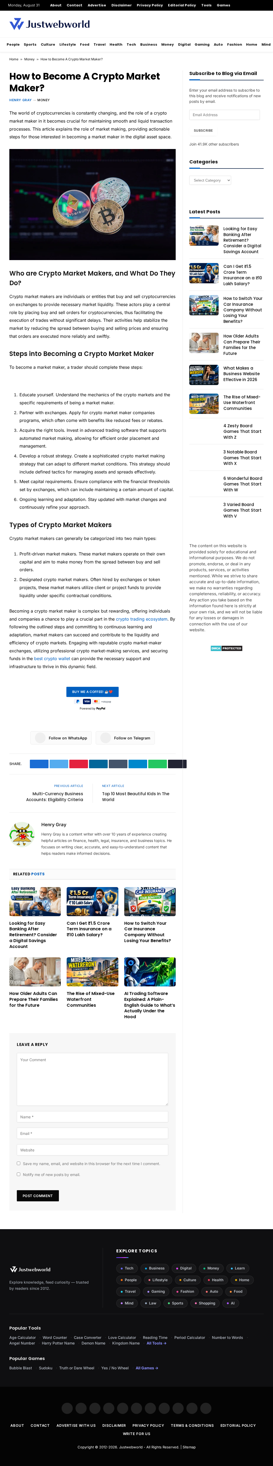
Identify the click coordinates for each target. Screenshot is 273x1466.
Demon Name (93, 1343)
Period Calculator (189, 1337)
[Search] (263, 5)
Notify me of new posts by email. (51, 1174)
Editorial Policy (182, 5)
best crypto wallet (52, 658)
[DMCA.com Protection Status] (226, 650)
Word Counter (55, 1337)
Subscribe (203, 130)
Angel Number (22, 1343)
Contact (74, 5)
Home (251, 44)
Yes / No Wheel (115, 1368)
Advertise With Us (76, 1425)
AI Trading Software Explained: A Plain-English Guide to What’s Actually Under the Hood (149, 1005)
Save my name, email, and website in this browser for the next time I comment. (91, 1163)
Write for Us (136, 1434)
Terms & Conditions (192, 1425)
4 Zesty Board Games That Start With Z (242, 431)
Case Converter (87, 1337)
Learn (240, 1268)
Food (84, 44)
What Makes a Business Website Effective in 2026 (241, 373)
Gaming (202, 44)
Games (223, 5)
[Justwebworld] (49, 24)
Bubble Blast (20, 1368)
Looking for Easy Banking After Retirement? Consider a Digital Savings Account (33, 935)
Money (167, 44)
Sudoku (45, 1368)
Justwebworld (131, 1447)
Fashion (234, 44)
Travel (100, 44)
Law (152, 1303)
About (56, 5)
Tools (206, 5)
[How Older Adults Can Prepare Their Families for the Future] (35, 971)
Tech (131, 44)
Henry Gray (20, 100)
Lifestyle (67, 44)
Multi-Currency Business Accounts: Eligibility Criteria (54, 797)
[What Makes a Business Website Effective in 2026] (204, 375)
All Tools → (157, 1343)
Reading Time (155, 1337)
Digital (184, 44)
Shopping (207, 1303)
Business (148, 44)
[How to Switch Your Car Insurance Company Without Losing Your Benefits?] (150, 901)
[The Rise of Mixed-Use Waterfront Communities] (92, 971)
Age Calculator (22, 1337)
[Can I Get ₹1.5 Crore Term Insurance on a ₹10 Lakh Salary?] (92, 901)
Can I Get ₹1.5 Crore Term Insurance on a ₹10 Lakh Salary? (89, 929)
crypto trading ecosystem (141, 619)
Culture (48, 44)
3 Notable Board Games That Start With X (242, 457)
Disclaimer (121, 5)
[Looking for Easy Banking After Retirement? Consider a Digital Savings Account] (35, 901)
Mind (266, 44)
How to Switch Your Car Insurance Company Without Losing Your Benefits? (147, 932)
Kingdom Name (126, 1343)
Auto (218, 44)
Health (116, 44)
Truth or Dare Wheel (76, 1368)
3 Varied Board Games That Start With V (242, 510)
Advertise (97, 5)
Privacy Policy (150, 5)
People (13, 44)
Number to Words (227, 1337)
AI (233, 1303)
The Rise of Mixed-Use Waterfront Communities (91, 999)
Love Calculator (122, 1337)
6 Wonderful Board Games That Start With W (242, 484)
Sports (30, 44)
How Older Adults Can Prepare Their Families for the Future (33, 999)
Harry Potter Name (58, 1343)
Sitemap (189, 1447)
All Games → (147, 1368)
